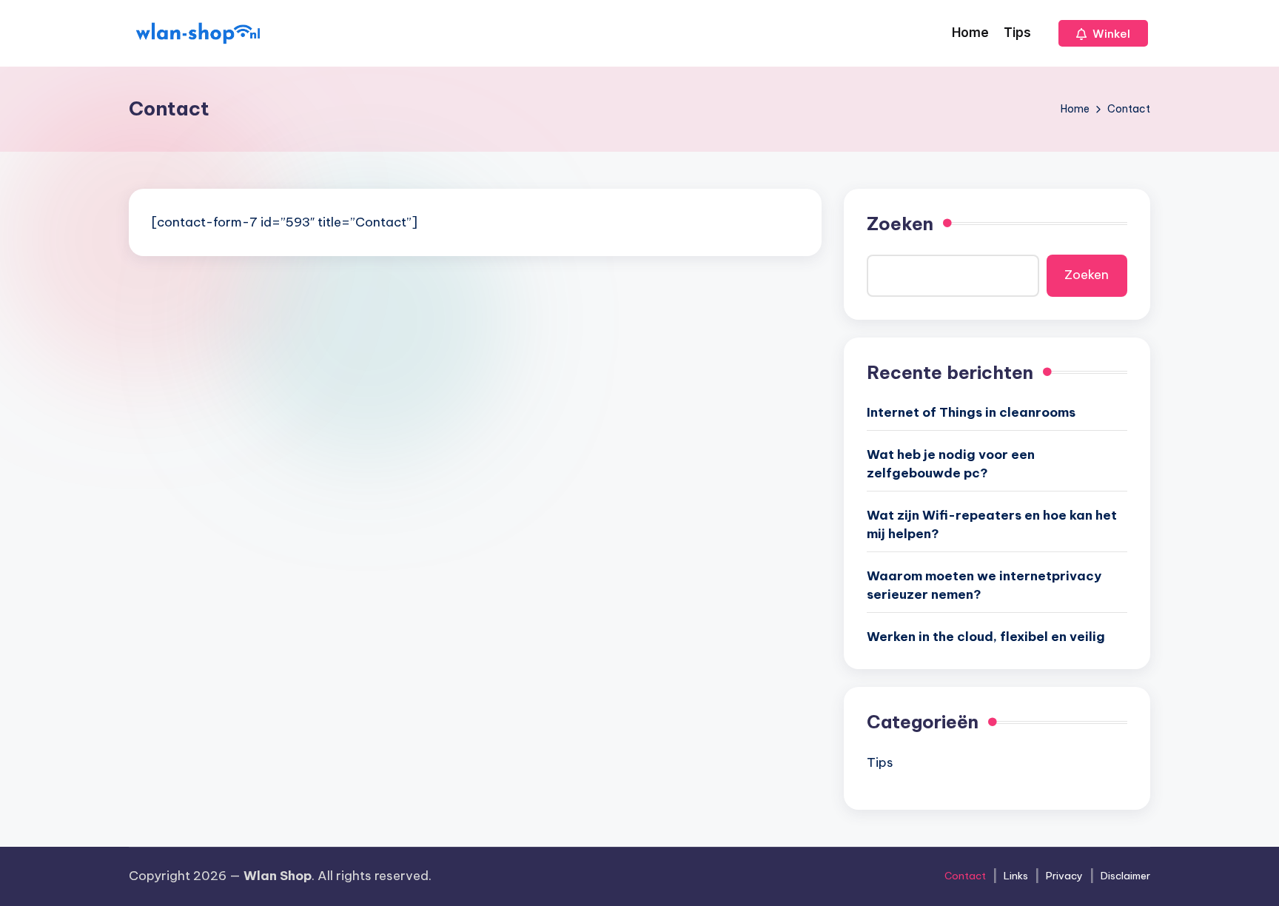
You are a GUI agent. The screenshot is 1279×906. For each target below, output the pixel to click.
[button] (1103, 33)
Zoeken (900, 223)
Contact (965, 875)
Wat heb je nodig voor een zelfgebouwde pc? (951, 464)
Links (1016, 875)
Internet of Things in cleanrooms (971, 412)
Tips (880, 762)
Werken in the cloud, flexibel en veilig (986, 636)
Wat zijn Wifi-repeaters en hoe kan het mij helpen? (992, 525)
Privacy (1064, 875)
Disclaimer (1125, 875)
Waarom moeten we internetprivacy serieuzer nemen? (984, 585)
